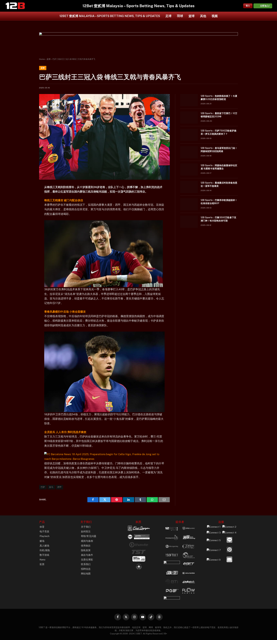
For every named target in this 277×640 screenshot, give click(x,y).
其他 (203, 16)
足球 (168, 16)
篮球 (192, 16)
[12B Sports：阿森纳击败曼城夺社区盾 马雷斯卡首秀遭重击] (189, 169)
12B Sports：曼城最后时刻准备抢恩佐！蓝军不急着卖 (219, 184)
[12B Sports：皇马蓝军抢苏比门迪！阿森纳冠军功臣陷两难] (189, 152)
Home (42, 59)
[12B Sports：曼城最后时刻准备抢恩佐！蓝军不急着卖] (189, 187)
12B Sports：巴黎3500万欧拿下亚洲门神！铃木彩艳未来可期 (218, 219)
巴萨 (43, 487)
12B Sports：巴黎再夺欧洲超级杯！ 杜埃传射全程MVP (219, 202)
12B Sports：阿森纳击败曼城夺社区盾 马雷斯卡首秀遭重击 (219, 167)
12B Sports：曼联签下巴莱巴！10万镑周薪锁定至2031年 (219, 115)
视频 (215, 16)
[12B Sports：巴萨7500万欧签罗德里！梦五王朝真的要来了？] (189, 135)
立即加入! (265, 6)
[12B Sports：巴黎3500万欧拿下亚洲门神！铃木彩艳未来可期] (189, 222)
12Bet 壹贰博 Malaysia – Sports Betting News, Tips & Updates (109, 16)
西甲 (59, 487)
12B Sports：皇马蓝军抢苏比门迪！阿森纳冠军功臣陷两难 (219, 150)
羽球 (180, 16)
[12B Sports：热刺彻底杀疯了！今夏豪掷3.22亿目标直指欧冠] (189, 100)
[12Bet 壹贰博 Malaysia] (15, 6)
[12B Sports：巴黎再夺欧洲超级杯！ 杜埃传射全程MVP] (189, 204)
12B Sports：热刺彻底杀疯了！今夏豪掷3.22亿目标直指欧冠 (219, 97)
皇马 (51, 487)
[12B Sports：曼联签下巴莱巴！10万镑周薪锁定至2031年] (189, 117)
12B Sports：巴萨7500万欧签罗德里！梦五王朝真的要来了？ (218, 132)
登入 (248, 6)
